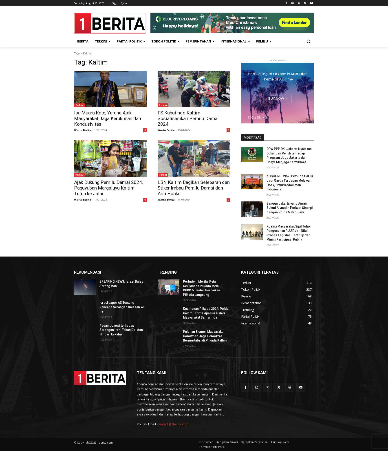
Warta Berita (82, 130)
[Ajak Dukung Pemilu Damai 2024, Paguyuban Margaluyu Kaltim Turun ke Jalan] (110, 158)
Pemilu (163, 105)
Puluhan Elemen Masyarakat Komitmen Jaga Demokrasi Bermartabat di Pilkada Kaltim (205, 336)
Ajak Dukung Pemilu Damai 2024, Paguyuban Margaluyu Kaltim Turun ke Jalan (108, 188)
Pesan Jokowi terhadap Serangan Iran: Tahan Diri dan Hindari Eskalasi (121, 330)
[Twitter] (299, 3)
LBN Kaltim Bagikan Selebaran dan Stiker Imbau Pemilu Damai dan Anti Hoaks (194, 188)
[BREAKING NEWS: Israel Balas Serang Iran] (85, 287)
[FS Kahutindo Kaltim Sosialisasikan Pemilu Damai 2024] (194, 89)
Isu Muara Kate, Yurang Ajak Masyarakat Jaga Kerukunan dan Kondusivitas (107, 118)
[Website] (289, 387)
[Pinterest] (267, 387)
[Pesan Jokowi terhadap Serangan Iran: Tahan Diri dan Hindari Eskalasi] (85, 331)
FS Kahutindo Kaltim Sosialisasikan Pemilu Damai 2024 (188, 118)
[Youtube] (311, 3)
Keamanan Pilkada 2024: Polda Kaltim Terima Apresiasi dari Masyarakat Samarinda (206, 313)
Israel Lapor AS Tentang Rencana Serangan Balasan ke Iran (121, 307)
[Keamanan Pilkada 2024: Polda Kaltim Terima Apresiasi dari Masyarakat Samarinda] (168, 314)
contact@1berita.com (173, 424)
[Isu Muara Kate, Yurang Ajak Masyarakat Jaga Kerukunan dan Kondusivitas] (110, 89)
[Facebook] (286, 3)
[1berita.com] (100, 378)
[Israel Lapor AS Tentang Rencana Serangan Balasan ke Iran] (85, 308)
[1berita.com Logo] (110, 23)
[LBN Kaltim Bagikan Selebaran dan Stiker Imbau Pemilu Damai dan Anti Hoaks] (194, 158)
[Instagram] (292, 3)
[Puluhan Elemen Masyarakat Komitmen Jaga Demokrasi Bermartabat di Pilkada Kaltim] (168, 337)
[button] (308, 41)
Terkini (79, 105)
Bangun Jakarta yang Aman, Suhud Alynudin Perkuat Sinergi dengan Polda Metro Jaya (290, 208)
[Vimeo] (305, 3)
